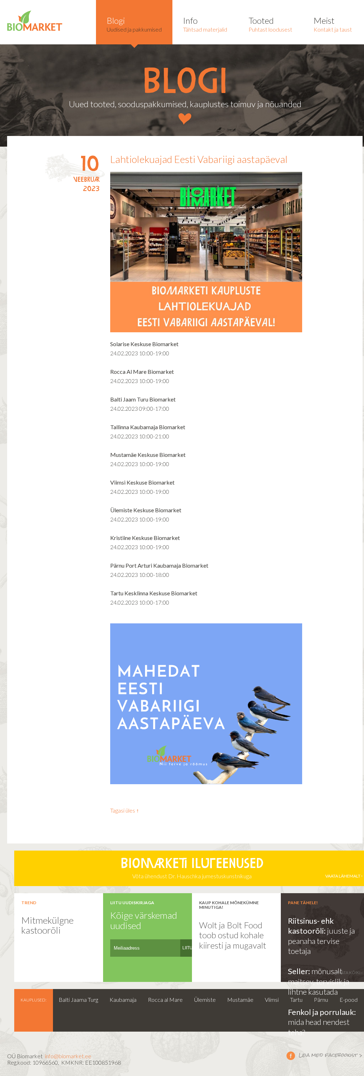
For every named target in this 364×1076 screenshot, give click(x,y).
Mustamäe (240, 999)
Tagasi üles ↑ (124, 810)
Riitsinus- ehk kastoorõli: (311, 926)
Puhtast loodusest (270, 24)
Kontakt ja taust (333, 24)
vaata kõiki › (349, 972)
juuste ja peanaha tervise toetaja (321, 941)
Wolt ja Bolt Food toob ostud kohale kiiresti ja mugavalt (232, 935)
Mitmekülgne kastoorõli (47, 925)
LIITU (187, 947)
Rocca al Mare (165, 999)
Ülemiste (205, 999)
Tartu (296, 999)
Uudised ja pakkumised (134, 24)
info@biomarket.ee (68, 1056)
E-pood (348, 999)
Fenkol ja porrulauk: (322, 1012)
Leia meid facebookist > (325, 1055)
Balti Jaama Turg (78, 999)
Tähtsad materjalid (205, 24)
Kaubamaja (122, 999)
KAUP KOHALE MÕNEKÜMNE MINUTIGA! (229, 905)
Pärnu (321, 999)
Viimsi (272, 999)
